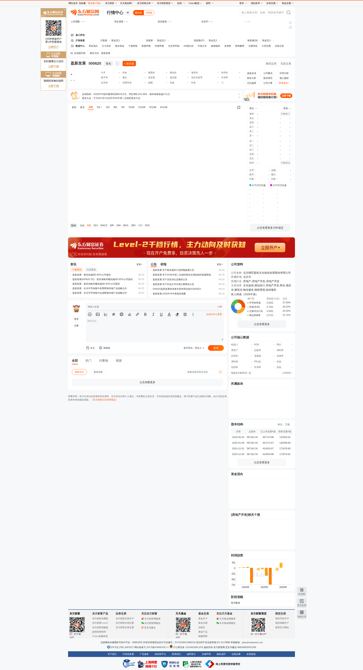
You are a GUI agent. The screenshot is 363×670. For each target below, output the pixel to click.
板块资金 (119, 46)
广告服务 (144, 654)
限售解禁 (239, 46)
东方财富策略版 (100, 627)
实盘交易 (286, 63)
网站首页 (73, 3)
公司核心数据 (240, 337)
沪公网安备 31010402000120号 (188, 647)
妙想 (179, 3)
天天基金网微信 (227, 623)
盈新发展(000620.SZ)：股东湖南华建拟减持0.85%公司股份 (102, 279)
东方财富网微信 (152, 623)
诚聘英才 (191, 654)
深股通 (149, 40)
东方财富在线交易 (125, 623)
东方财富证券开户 (125, 618)
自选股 (301, 594)
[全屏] (238, 107)
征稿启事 (236, 654)
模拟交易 (271, 63)
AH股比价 (189, 46)
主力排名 (106, 46)
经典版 (149, 12)
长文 (92, 348)
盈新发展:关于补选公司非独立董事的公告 (173, 284)
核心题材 (284, 78)
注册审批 (253, 46)
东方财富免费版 (100, 618)
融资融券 (215, 46)
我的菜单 (255, 3)
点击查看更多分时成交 (270, 227)
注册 (76, 325)
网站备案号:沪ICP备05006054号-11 (151, 647)
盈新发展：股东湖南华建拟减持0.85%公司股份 (96, 284)
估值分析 (279, 46)
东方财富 (75, 613)
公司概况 (267, 73)
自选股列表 (79, 53)
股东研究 (267, 78)
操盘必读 (251, 73)
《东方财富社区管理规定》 (104, 399)
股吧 (208, 3)
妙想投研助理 (99, 631)
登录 (241, 3)
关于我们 (112, 654)
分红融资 (251, 83)
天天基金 (181, 613)
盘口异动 (80, 35)
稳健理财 (202, 636)
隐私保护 (221, 654)
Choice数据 (193, 3)
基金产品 (202, 631)
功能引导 (301, 616)
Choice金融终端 (100, 636)
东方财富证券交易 (125, 627)
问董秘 (103, 360)
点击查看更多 (262, 324)
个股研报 (132, 46)
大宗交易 (266, 46)
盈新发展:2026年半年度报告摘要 (169, 293)
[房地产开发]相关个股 (245, 514)
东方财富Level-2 (100, 623)
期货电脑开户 (282, 623)
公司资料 (237, 264)
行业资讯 (91, 269)
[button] (90, 314)
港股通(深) (252, 40)
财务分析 (251, 78)
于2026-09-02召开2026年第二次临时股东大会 (116, 98)
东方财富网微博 (152, 618)
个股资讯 (76, 269)
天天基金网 (125, 3)
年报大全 (202, 46)
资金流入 (115, 40)
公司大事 (267, 83)
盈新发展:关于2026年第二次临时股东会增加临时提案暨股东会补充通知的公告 (184, 274)
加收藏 (82, 3)
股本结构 (237, 424)
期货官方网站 (282, 627)
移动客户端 (93, 3)
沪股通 (103, 40)
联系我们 (176, 654)
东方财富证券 (144, 3)
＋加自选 (128, 63)
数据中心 (80, 46)
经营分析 (284, 73)
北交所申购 (173, 46)
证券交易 (270, 3)
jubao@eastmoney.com (252, 642)
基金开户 (202, 618)
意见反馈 (301, 605)
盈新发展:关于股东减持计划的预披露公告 (173, 270)
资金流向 (93, 46)
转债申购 (159, 46)
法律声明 (206, 654)
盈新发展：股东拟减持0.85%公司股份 (91, 274)
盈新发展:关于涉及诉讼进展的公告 (170, 279)
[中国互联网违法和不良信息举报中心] (222, 664)
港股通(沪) (199, 40)
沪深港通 (80, 40)
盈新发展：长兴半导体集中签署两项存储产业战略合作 (99, 288)
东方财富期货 (259, 613)
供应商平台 (160, 654)
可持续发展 (128, 654)
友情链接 (251, 654)
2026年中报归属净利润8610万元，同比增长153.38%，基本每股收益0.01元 (131, 94)
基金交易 (202, 623)
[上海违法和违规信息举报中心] (192, 664)
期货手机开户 (282, 618)
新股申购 (146, 46)
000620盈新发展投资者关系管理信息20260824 (177, 289)
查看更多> (284, 83)
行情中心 (115, 12)
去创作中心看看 (214, 314)
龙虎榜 (227, 46)
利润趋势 (237, 555)
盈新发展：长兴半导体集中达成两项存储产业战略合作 (99, 293)
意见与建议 (150, 627)
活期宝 (201, 627)
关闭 (64, 10)
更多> (139, 264)
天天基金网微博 (227, 618)
